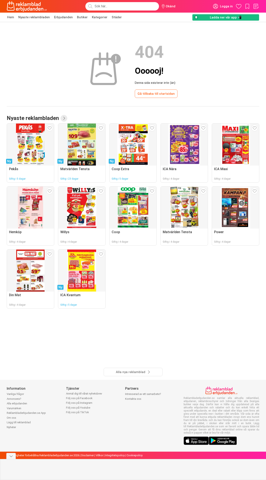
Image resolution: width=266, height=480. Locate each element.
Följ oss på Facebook (79, 398)
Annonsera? (14, 398)
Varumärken (14, 408)
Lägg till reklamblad (19, 422)
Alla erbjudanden (17, 403)
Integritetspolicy (115, 455)
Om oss (11, 417)
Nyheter (11, 427)
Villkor (99, 455)
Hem (10, 17)
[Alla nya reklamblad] (64, 118)
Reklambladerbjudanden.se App (26, 412)
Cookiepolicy (135, 455)
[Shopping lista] (256, 6)
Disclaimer (87, 455)
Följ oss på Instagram (79, 402)
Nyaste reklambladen (34, 17)
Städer (117, 17)
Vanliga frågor (15, 394)
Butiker (82, 17)
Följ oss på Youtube (78, 407)
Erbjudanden (63, 17)
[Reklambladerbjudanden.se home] (27, 6)
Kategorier (99, 17)
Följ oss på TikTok (77, 412)
